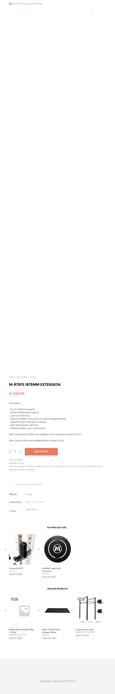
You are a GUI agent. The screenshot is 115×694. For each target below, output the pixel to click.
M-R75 (32, 377)
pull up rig (78, 466)
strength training (26, 470)
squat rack (96, 466)
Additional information (29, 485)
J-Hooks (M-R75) (16, 568)
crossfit (29, 466)
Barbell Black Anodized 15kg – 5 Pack (21, 631)
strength (13, 470)
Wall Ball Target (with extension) (51, 569)
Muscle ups (57, 466)
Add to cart (15, 574)
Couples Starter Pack (85, 630)
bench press (19, 466)
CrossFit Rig (39, 466)
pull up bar (67, 466)
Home (11, 377)
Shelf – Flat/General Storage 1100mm (51, 631)
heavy (48, 466)
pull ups (87, 466)
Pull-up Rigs (22, 377)
